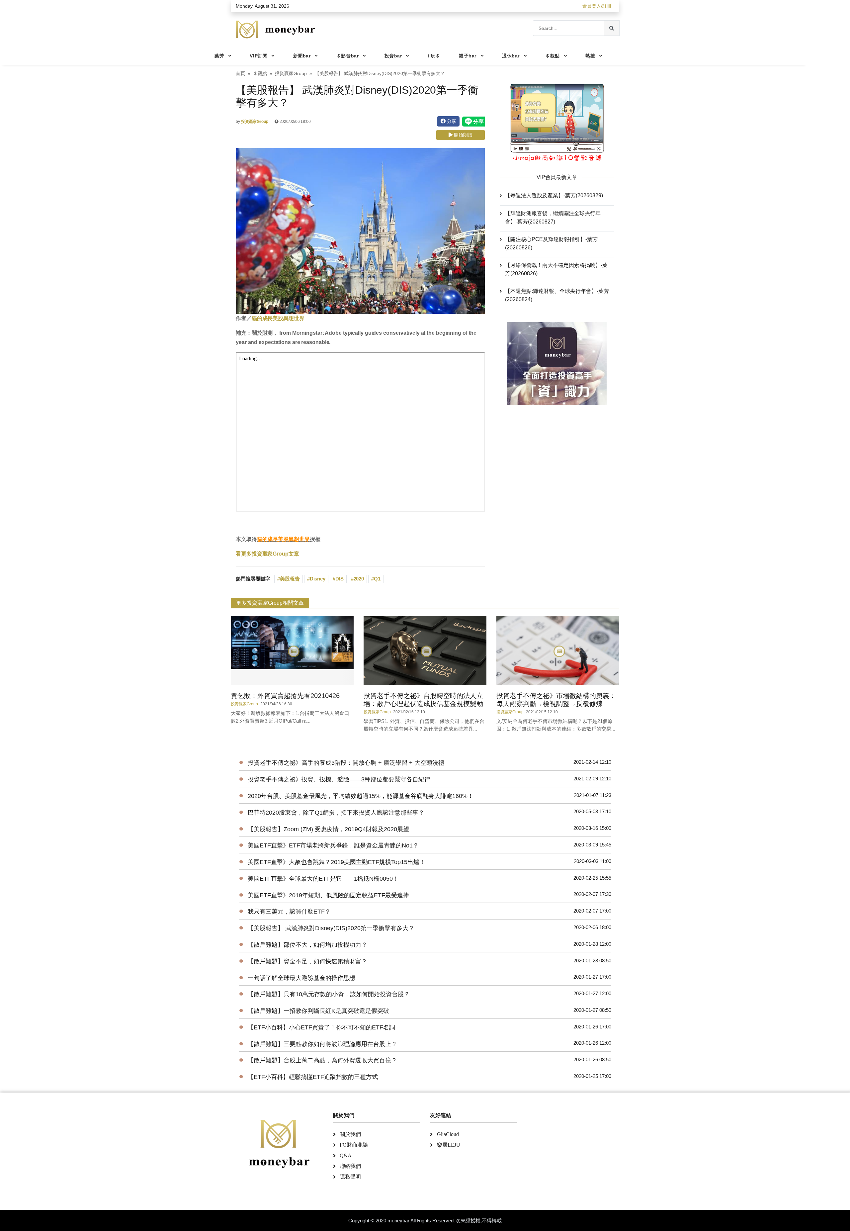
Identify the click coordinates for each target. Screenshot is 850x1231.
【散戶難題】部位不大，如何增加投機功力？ (307, 944)
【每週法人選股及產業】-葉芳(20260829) (554, 195)
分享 (451, 121)
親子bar (467, 55)
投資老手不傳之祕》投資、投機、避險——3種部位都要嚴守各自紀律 (339, 779)
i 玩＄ (434, 55)
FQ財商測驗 (354, 1145)
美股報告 (290, 578)
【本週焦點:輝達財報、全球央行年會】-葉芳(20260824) (557, 295)
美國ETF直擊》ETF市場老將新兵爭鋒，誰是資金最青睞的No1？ (333, 845)
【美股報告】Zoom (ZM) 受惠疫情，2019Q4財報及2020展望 (328, 829)
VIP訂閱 (258, 55)
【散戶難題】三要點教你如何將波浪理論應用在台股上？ (322, 1044)
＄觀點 (552, 55)
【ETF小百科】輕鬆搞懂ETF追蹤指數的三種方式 (313, 1077)
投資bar (393, 55)
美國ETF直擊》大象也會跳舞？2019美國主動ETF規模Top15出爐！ (336, 862)
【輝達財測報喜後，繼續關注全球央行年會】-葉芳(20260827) (553, 217)
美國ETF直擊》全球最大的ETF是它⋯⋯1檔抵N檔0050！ (323, 878)
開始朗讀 (462, 134)
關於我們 (350, 1134)
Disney (317, 578)
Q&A (346, 1155)
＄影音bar (347, 55)
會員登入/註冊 (597, 6)
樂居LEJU (448, 1145)
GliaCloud (448, 1134)
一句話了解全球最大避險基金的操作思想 (301, 978)
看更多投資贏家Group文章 (267, 554)
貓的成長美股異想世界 (278, 318)
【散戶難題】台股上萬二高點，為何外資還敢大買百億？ (322, 1060)
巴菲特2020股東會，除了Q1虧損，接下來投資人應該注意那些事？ (336, 812)
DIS (339, 578)
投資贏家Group (291, 73)
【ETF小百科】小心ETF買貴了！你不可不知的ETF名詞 (321, 1027)
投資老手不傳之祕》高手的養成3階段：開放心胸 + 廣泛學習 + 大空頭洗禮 (346, 762)
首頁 (240, 73)
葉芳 (219, 55)
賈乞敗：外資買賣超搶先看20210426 (285, 695)
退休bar (511, 55)
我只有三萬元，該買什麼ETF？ (289, 911)
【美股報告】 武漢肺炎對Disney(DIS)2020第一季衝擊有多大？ (331, 928)
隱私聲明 (350, 1177)
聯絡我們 (350, 1166)
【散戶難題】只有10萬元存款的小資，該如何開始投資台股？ (329, 994)
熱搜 (590, 55)
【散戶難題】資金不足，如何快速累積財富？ (307, 961)
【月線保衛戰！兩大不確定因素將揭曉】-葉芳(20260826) (556, 269)
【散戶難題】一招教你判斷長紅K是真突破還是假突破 (318, 1011)
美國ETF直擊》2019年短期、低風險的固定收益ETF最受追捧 (328, 895)
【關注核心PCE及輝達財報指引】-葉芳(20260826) (551, 243)
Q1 (377, 578)
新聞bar (302, 55)
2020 (359, 578)
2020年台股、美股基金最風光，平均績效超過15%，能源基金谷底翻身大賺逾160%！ (360, 796)
